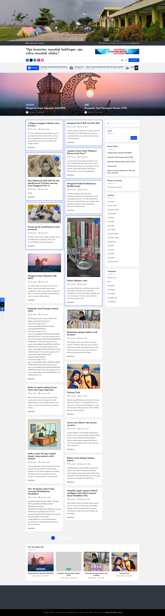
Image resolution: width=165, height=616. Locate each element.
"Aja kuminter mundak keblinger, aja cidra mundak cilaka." (54, 51)
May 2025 (110, 222)
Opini (86, 104)
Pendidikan (111, 285)
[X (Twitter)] (2, 304)
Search (109, 131)
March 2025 (111, 230)
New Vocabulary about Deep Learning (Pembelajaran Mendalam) (41, 491)
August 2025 (111, 214)
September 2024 (113, 238)
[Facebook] (2, 300)
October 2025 (112, 206)
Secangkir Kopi (112, 298)
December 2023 (112, 262)
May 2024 (110, 254)
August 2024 (111, 241)
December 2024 (112, 233)
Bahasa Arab (30, 104)
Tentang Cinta (38, 67)
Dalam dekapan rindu (77, 281)
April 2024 (110, 258)
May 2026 (110, 201)
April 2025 (110, 225)
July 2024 (110, 246)
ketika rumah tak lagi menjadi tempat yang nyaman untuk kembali (111, 67)
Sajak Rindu (111, 293)
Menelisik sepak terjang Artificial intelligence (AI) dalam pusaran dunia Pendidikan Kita (82, 493)
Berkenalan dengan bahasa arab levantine (121, 162)
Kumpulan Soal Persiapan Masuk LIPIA (105, 108)
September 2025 (113, 209)
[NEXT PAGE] (75, 538)
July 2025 (110, 217)
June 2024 (110, 249)
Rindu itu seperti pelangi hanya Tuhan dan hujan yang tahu (64, 67)
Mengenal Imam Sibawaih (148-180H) (46, 108)
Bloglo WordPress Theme (114, 612)
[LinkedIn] (2, 309)
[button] (133, 60)
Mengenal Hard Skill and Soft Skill (83, 123)
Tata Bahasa (111, 301)
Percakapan (111, 290)
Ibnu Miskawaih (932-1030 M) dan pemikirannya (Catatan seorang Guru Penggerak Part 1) (44, 183)
